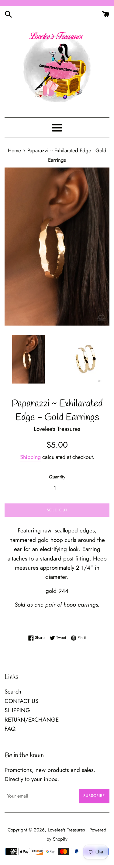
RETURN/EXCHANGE (32, 719)
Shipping (30, 457)
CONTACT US (21, 701)
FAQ (10, 729)
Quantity (57, 477)
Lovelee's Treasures (67, 830)
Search (13, 691)
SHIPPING (17, 710)
